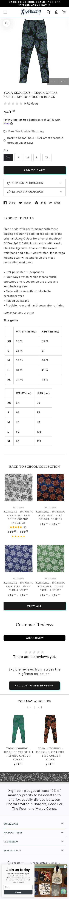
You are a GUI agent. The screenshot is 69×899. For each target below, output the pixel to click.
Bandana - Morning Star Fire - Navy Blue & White (18, 586)
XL (47, 157)
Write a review (35, 637)
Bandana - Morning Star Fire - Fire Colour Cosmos (50, 515)
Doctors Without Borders (26, 804)
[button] (48, 12)
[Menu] (5, 12)
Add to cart (34, 170)
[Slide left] (52, 81)
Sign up (18, 892)
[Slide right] (63, 81)
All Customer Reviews (34, 685)
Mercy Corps (46, 808)
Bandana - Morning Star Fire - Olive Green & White (50, 586)
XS (8, 157)
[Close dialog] (65, 866)
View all (34, 606)
